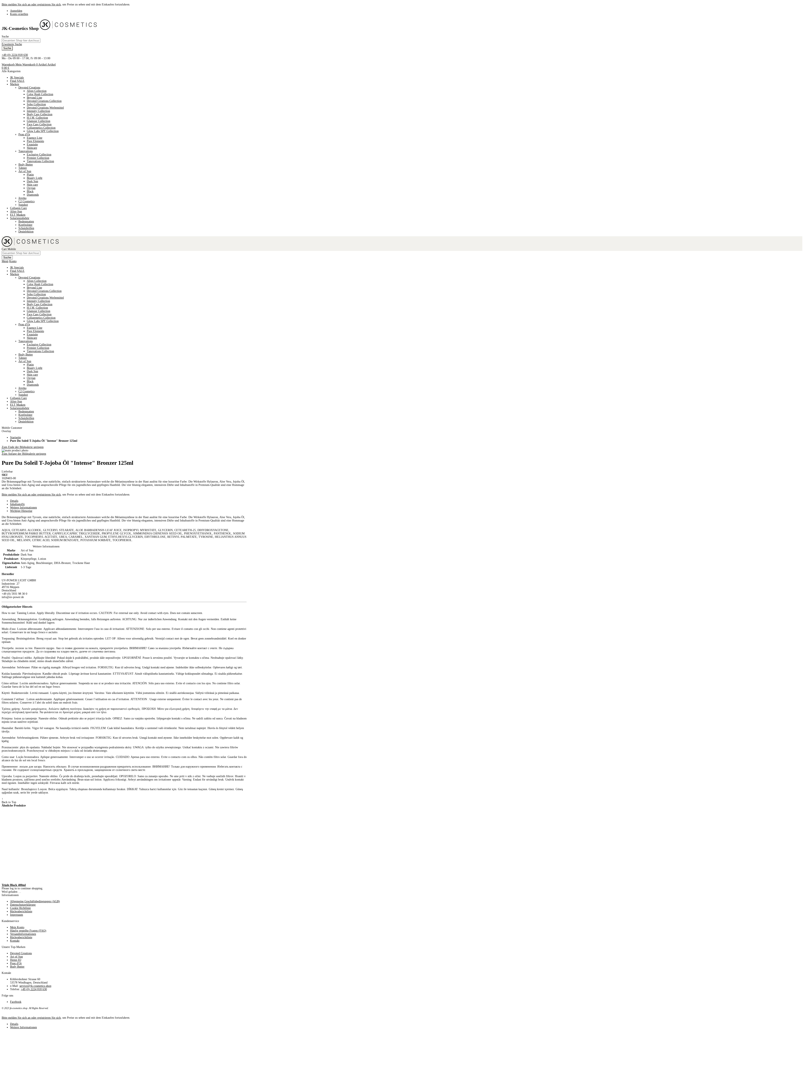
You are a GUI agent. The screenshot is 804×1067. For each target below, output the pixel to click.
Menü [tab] (5, 261)
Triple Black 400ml (14, 885)
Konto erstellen (19, 14)
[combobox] (21, 40)
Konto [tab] (13, 261)
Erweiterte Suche (12, 44)
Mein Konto (17, 927)
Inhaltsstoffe (17, 504)
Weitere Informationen (23, 507)
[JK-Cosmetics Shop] (68, 28)
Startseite (15, 437)
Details (14, 500)
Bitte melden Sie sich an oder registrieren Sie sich (31, 4)
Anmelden (16, 10)
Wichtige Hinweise (21, 510)
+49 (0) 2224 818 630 (15, 54)
